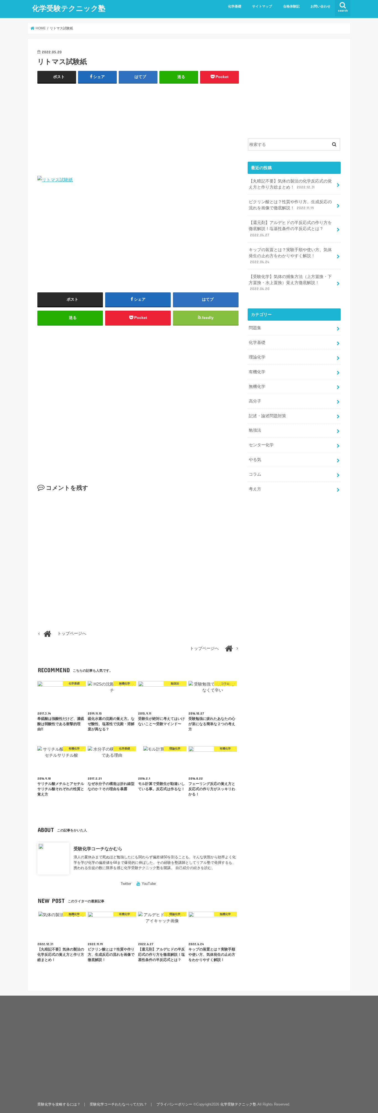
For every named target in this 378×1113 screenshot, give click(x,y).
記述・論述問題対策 (267, 416)
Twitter (126, 884)
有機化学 (257, 372)
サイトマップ (262, 6)
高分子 (255, 401)
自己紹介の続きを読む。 (195, 868)
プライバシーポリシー (174, 1104)
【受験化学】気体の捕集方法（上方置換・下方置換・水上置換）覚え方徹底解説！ (290, 282)
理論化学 (257, 357)
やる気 (255, 459)
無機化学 (257, 386)
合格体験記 (291, 6)
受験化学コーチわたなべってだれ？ (118, 1104)
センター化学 (261, 445)
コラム (255, 474)
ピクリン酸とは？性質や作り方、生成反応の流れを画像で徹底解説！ (290, 205)
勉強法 (255, 430)
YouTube (149, 884)
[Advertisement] (138, 128)
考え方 (255, 489)
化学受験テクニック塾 (68, 8)
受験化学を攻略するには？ (59, 1104)
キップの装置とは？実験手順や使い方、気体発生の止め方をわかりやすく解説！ (290, 256)
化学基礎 (234, 6)
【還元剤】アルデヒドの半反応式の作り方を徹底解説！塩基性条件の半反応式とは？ (290, 228)
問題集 (255, 328)
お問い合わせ (320, 6)
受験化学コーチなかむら (98, 848)
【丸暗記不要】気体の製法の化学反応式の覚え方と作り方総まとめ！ (290, 184)
